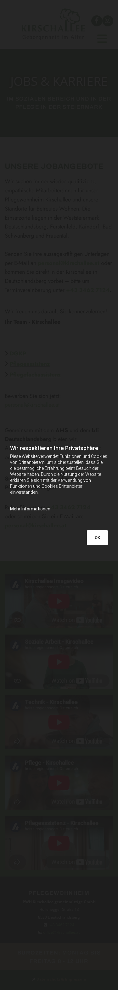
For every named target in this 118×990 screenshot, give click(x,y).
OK (97, 537)
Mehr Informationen (30, 508)
